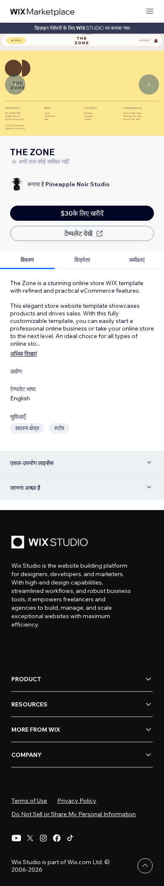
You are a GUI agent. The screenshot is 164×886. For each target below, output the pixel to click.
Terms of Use (29, 800)
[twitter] (30, 838)
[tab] (27, 260)
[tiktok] (70, 838)
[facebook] (57, 838)
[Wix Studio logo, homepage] (50, 543)
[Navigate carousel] (15, 84)
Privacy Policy (76, 800)
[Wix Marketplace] (42, 11)
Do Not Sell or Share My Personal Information (73, 814)
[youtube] (16, 838)
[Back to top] (145, 865)
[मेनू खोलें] (150, 11)
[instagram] (43, 838)
